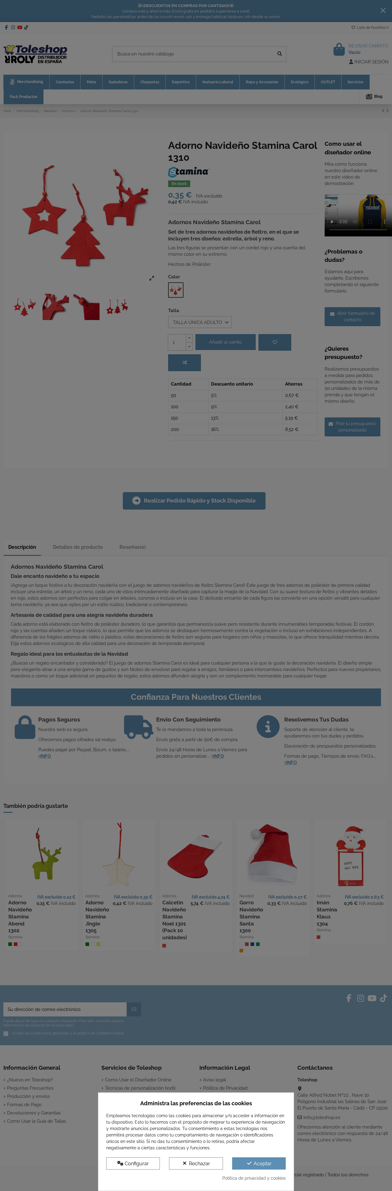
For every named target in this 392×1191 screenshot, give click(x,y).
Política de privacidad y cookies (254, 1178)
